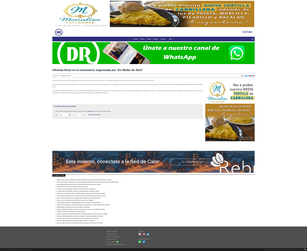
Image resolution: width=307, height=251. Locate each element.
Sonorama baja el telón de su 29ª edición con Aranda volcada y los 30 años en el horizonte (80, 223)
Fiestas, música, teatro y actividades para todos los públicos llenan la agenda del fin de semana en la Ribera (84, 180)
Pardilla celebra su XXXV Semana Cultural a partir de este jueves (73, 207)
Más (170, 39)
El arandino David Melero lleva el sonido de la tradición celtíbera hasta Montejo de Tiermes (80, 216)
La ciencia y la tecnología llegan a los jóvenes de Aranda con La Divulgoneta (76, 189)
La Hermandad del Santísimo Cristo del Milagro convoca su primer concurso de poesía (79, 202)
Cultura (149, 39)
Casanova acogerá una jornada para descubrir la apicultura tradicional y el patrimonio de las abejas (82, 214)
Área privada (29, 249)
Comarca (142, 39)
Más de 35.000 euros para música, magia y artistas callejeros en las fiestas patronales (78, 198)
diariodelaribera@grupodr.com (116, 244)
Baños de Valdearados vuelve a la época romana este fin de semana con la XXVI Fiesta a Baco (81, 209)
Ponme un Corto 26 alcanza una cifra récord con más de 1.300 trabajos (75, 200)
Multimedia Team (295, 249)
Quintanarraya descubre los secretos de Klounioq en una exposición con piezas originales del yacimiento (83, 205)
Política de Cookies (21, 249)
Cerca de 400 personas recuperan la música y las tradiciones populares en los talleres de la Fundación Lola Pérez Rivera (87, 182)
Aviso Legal (3, 249)
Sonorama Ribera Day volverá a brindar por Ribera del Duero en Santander (76, 220)
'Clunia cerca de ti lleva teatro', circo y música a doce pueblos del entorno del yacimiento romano (81, 195)
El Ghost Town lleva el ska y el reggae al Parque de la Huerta (72, 186)
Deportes (155, 39)
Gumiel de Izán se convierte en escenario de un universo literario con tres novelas (77, 218)
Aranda (136, 39)
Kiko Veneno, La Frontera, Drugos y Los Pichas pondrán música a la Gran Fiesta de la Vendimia (81, 193)
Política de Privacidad (11, 249)
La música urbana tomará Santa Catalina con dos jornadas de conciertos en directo (78, 191)
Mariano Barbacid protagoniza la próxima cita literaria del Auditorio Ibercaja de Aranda (78, 184)
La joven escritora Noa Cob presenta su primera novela (71, 211)
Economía (163, 39)
